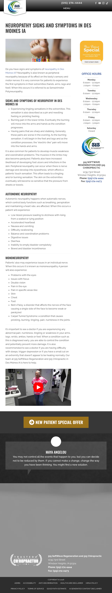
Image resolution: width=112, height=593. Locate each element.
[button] (38, 387)
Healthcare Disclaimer (71, 583)
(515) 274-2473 (94, 181)
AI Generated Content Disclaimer (85, 589)
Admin (17, 583)
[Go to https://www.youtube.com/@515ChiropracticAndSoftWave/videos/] (99, 3)
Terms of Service (36, 589)
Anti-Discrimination (48, 583)
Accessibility (29, 583)
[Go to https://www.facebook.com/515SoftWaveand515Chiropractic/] (96, 3)
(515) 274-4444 (71, 3)
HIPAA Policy (92, 583)
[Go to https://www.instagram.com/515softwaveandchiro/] (103, 3)
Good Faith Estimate (56, 589)
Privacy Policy (18, 589)
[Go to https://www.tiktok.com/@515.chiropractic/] (107, 3)
